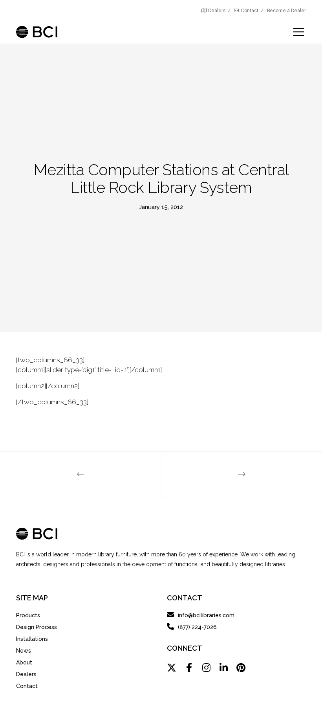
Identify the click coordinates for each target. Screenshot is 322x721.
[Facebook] (189, 667)
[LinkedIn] (223, 667)
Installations (32, 639)
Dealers (216, 10)
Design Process (36, 627)
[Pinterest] (240, 667)
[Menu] (294, 32)
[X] (171, 667)
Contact (249, 10)
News (23, 651)
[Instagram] (206, 667)
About (24, 662)
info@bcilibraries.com (206, 615)
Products (28, 615)
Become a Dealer (286, 10)
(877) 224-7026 (197, 627)
